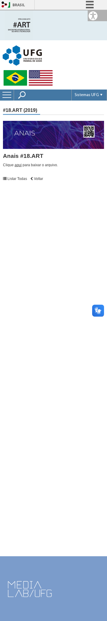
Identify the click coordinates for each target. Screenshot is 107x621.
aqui (18, 165)
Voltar (38, 179)
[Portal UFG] (22, 55)
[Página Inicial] (19, 24)
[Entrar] (4, 5)
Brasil (18, 4)
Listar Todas (17, 179)
